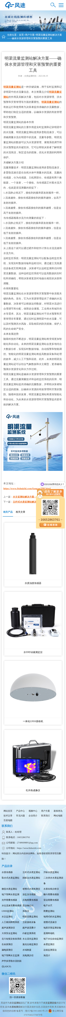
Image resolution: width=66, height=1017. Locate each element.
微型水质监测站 (9, 889)
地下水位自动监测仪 (53, 939)
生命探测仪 (7, 944)
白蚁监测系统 (29, 933)
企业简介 (33, 816)
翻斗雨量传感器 (51, 894)
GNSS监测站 (8, 911)
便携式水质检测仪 (31, 889)
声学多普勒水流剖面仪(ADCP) (11, 964)
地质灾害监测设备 (52, 927)
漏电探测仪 (7, 950)
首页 (21, 35)
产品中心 (20, 811)
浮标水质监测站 (51, 872)
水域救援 (27, 950)
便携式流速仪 (50, 922)
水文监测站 (7, 916)
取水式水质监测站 (10, 878)
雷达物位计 (28, 905)
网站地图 (58, 816)
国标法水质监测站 (31, 878)
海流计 (46, 955)
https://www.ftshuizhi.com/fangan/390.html (27, 488)
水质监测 (28, 76)
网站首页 (8, 811)
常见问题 (20, 816)
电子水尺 (47, 905)
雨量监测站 (48, 911)
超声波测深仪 (8, 927)
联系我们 (45, 816)
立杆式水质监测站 (31, 872)
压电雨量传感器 (30, 900)
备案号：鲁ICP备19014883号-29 (32, 1011)
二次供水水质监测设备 (53, 881)
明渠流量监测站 (12, 87)
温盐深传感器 (29, 894)
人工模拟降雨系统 (10, 922)
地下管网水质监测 (10, 894)
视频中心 (33, 811)
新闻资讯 (58, 811)
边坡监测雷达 (50, 950)
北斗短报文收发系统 (11, 939)
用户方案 (30, 35)
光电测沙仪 (28, 955)
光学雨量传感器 (9, 900)
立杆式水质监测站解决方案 (27, 502)
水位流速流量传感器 (11, 905)
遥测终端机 (48, 933)
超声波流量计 (29, 927)
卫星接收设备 (29, 922)
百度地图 (8, 820)
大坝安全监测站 (9, 933)
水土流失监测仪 (30, 939)
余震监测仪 (48, 944)
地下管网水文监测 (10, 955)
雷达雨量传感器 (51, 900)
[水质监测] (15, 5)
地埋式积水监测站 (52, 916)
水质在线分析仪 (51, 889)
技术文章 (8, 816)
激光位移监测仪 (30, 944)
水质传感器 (7, 872)
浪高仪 (26, 911)
